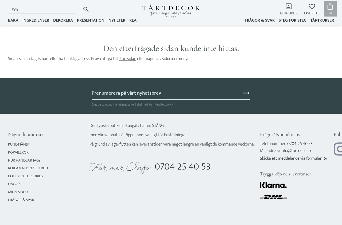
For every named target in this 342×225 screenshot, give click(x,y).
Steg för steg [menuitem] (292, 20)
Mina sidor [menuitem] (288, 13)
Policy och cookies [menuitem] (25, 176)
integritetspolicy (163, 104)
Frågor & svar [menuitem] (260, 20)
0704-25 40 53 (183, 167)
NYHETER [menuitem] (116, 20)
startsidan (127, 58)
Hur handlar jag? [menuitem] (24, 160)
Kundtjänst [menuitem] (19, 144)
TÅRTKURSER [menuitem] (322, 20)
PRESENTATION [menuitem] (90, 20)
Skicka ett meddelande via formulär (294, 158)
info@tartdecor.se (296, 150)
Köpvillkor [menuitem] (18, 152)
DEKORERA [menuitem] (63, 20)
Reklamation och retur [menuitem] (30, 168)
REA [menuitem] (133, 20)
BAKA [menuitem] (13, 20)
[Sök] (86, 9)
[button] (312, 9)
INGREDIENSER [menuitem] (35, 20)
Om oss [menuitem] (14, 183)
